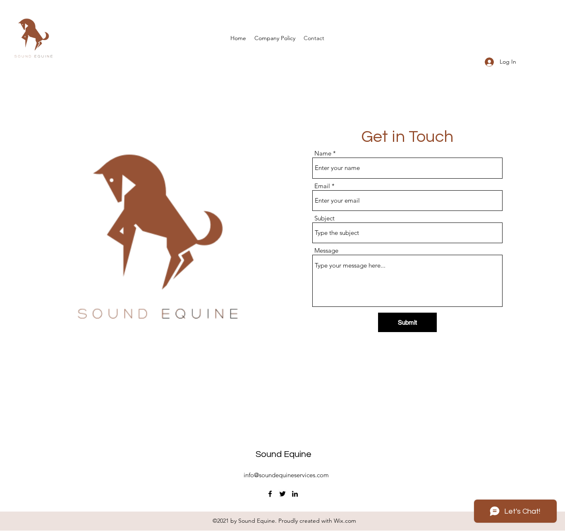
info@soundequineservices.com (286, 475)
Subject (324, 218)
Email (322, 186)
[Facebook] (270, 494)
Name (322, 153)
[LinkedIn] (295, 494)
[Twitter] (282, 494)
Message (326, 250)
